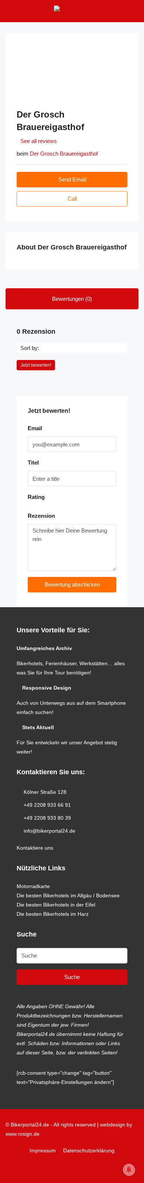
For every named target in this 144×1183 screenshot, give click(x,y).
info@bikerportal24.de (49, 831)
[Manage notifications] (129, 1170)
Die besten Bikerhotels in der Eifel (56, 905)
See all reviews (38, 141)
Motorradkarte (33, 886)
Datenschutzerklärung (88, 1150)
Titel (33, 462)
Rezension (41, 516)
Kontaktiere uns (35, 848)
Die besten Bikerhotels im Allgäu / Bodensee (68, 895)
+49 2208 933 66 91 (47, 805)
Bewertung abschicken (72, 584)
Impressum (43, 1150)
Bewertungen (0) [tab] (72, 299)
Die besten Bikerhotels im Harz (53, 914)
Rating (36, 497)
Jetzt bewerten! (36, 365)
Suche (72, 977)
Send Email (72, 179)
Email (35, 428)
